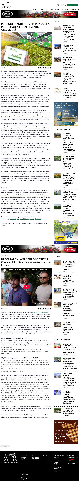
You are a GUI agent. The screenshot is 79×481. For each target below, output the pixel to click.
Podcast (42, 9)
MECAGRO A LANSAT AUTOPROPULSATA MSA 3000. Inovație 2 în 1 (70, 48)
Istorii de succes (35, 459)
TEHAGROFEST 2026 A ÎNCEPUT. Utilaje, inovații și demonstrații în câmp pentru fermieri (69, 265)
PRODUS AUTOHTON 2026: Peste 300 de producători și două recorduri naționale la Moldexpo (69, 93)
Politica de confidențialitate (24, 459)
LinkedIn (26, 219)
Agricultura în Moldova (36, 457)
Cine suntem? (24, 455)
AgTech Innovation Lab (72, 5)
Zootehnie (56, 459)
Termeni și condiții (24, 457)
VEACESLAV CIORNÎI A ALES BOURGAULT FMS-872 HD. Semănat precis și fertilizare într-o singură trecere (69, 62)
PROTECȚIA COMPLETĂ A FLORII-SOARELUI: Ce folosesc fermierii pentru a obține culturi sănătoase (69, 210)
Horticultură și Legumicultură (56, 464)
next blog (5, 446)
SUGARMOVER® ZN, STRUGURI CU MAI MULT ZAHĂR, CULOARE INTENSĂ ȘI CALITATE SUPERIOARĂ (69, 162)
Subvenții (23, 476)
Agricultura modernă (9, 19)
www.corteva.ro (30, 217)
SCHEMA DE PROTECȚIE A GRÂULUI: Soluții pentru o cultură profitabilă (69, 412)
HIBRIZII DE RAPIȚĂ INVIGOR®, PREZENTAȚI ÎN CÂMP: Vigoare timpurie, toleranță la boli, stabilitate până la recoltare (69, 379)
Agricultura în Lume (36, 458)
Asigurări (22, 479)
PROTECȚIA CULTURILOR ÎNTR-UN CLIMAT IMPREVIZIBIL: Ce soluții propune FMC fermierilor (69, 348)
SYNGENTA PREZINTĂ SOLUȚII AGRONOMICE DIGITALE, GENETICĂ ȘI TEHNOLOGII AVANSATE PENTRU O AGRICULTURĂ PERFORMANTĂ (69, 142)
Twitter (32, 219)
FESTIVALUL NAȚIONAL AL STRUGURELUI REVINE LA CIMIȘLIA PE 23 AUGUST (69, 279)
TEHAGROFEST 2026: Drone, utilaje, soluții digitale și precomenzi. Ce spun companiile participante (70, 293)
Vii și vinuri (56, 458)
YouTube (38, 219)
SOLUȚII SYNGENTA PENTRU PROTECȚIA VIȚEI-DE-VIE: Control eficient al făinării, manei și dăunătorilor (69, 397)
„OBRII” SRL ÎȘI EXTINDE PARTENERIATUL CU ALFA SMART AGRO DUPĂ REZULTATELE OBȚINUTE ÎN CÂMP (69, 179)
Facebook (13, 219)
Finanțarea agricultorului (24, 473)
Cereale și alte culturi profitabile (58, 461)
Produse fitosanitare (19, 19)
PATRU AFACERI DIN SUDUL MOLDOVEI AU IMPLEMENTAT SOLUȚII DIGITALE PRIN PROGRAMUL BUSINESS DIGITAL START (69, 32)
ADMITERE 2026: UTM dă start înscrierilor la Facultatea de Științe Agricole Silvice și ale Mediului (69, 327)
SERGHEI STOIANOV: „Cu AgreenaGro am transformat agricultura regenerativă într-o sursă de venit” (69, 78)
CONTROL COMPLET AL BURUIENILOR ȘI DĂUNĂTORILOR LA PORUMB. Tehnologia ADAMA (69, 195)
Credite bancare (24, 478)
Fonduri (22, 477)
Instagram (20, 219)
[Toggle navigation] (34, 5)
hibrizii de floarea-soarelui (41, 312)
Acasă (2, 19)
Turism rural (56, 457)
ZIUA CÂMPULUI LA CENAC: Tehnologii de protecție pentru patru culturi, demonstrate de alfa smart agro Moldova (70, 363)
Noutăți (33, 455)
